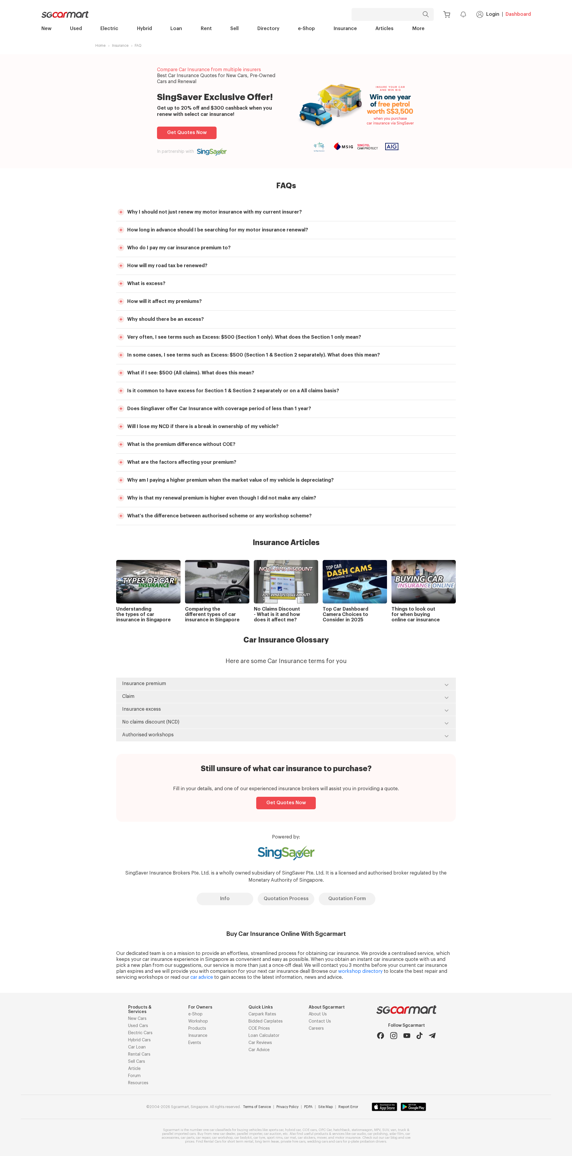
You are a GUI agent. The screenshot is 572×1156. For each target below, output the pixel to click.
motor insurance (347, 1137)
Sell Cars (136, 1061)
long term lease (267, 1141)
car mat (290, 1137)
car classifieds (220, 1130)
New (46, 28)
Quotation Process (286, 898)
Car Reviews (260, 1043)
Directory (268, 28)
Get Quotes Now (187, 132)
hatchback (341, 1130)
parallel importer (249, 1133)
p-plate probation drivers (367, 1141)
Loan (176, 28)
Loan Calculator (263, 1036)
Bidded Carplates (265, 1021)
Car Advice (259, 1050)
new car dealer (224, 1133)
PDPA (308, 1107)
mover (322, 1137)
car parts (187, 1137)
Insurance (345, 28)
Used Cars (138, 1026)
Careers (316, 1028)
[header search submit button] (427, 14)
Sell (234, 28)
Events (194, 1043)
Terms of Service (257, 1107)
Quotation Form (347, 898)
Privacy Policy (287, 1107)
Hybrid (144, 28)
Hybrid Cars (139, 1040)
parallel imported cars (179, 1133)
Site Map (325, 1107)
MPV (377, 1130)
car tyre (259, 1137)
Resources (138, 1083)
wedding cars (317, 1141)
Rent (206, 28)
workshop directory (360, 971)
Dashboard (518, 14)
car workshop (222, 1137)
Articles (384, 28)
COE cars (309, 1130)
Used (76, 28)
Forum (134, 1076)
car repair (203, 1137)
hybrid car (293, 1130)
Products (197, 1028)
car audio (359, 1133)
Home (100, 45)
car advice (201, 977)
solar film (396, 1133)
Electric (109, 28)
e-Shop (306, 28)
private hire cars (293, 1141)
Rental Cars (139, 1054)
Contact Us (320, 1021)
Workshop (198, 1021)
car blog (391, 1137)
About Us (318, 1014)
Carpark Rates (262, 1014)
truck (402, 1130)
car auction (272, 1133)
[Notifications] (463, 14)
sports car (276, 1130)
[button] (286, 212)
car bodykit (243, 1137)
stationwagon (362, 1130)
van (393, 1130)
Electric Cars (140, 1033)
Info (225, 898)
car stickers (306, 1137)
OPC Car (325, 1130)
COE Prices (259, 1028)
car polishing (378, 1133)
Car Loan (137, 1047)
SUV (385, 1130)
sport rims (274, 1137)
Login (492, 14)
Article (134, 1069)
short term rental (240, 1141)
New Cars (137, 1019)
